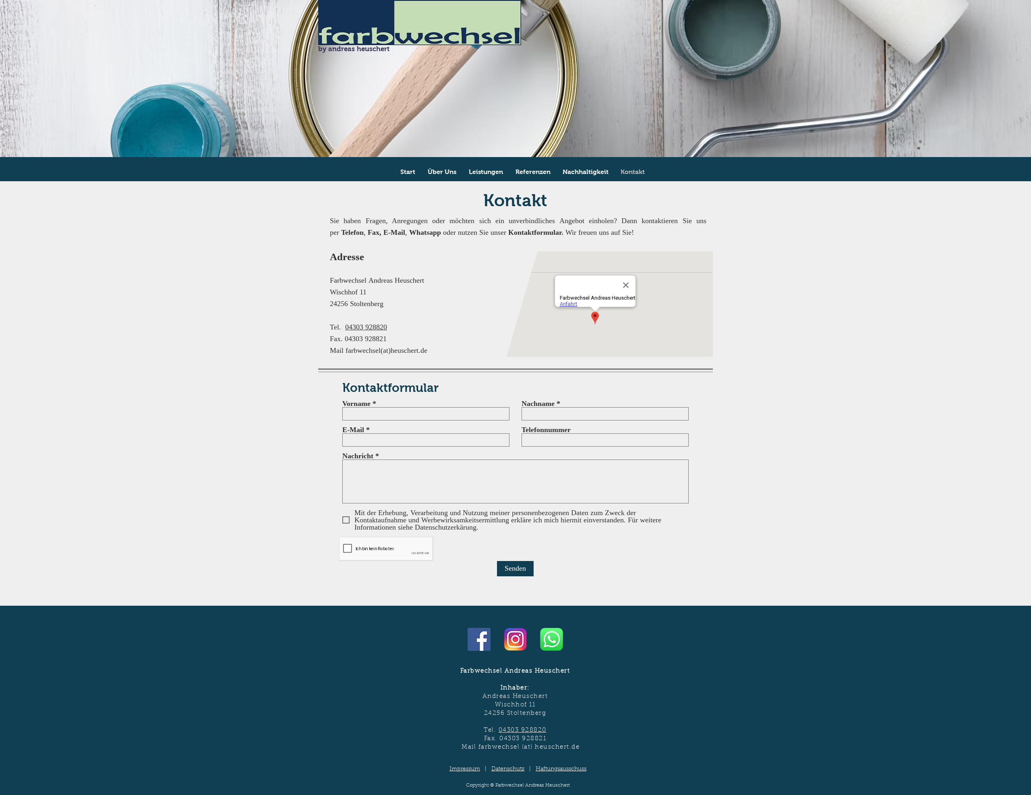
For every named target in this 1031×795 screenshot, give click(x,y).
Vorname (356, 403)
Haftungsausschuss (561, 769)
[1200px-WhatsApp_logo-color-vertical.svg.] (551, 639)
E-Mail (353, 429)
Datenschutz (507, 769)
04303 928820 (366, 327)
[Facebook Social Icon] (479, 639)
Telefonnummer (546, 429)
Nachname (538, 403)
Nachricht (357, 456)
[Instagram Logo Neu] (515, 639)
